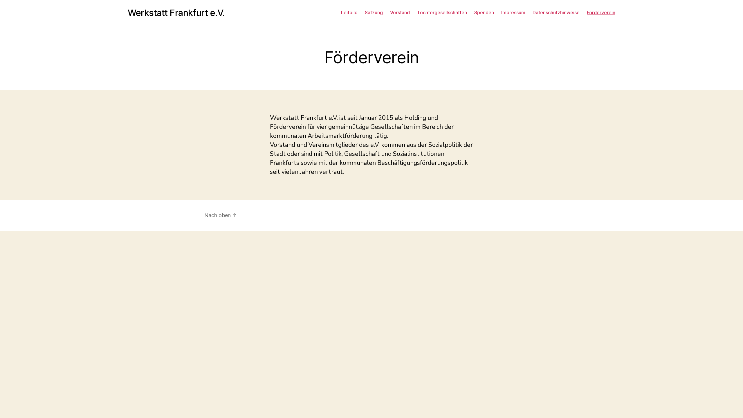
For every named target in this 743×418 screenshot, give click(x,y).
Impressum (513, 12)
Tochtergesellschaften (442, 12)
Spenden (484, 12)
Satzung (374, 12)
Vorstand (400, 12)
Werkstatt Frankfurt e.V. (176, 12)
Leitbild (349, 12)
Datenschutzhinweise (556, 12)
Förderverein (601, 12)
